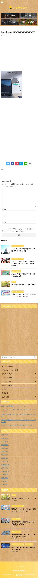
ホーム (15, 566)
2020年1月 (4, 461)
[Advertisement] (16, 54)
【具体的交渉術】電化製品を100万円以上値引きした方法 (18, 415)
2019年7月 (4, 481)
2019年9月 (4, 474)
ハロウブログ (19, 570)
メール (4, 216)
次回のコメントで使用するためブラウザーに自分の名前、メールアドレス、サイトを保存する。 (17, 230)
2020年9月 (5, 438)
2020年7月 (4, 441)
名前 (4, 209)
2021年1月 (4, 435)
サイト (4, 222)
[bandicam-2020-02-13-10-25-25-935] (21, 163)
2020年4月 (5, 451)
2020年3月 (5, 455)
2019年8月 (4, 478)
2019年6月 (4, 484)
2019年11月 (5, 468)
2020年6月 (5, 445)
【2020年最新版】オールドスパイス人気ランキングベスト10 (18, 421)
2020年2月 (5, 458)
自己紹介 (22, 566)
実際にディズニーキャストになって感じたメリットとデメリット (19, 410)
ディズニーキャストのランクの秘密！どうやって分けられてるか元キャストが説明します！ (23, 263)
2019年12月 (5, 465)
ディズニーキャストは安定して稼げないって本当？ (17, 425)
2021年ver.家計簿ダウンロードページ (23, 284)
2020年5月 (5, 448)
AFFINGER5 (19, 575)
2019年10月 (5, 471)
